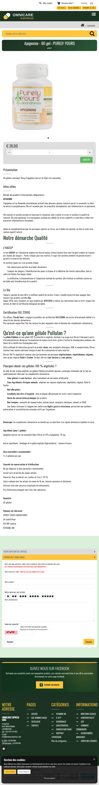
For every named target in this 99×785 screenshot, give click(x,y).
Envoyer (89, 641)
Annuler (10, 641)
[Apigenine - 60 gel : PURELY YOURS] (49, 97)
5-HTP (58, 717)
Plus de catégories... (59, 740)
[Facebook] (3, 748)
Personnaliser (49, 778)
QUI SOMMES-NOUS (39, 717)
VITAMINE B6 (61, 713)
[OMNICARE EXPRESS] (18, 15)
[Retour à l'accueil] (82, 25)
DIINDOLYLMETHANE (64, 729)
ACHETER (86, 159)
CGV (82, 721)
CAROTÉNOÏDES (62, 725)
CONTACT (35, 725)
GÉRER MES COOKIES (89, 740)
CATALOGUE (91, 25)
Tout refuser (24, 772)
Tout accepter (10, 772)
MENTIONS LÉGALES (88, 713)
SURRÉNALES (61, 721)
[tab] (49, 552)
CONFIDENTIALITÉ (87, 717)
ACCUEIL (34, 713)
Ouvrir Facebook (51, 684)
